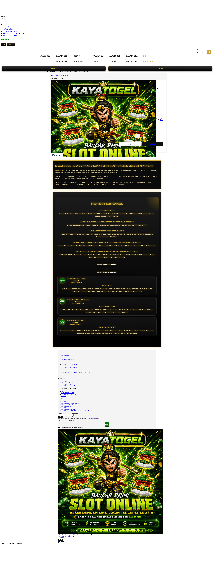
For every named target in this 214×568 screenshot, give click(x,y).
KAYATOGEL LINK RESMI (13, 33)
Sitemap (63, 396)
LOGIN (160, 68)
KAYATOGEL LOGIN (67, 384)
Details (56, 155)
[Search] (209, 52)
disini (161, 120)
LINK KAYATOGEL (67, 370)
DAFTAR (53, 68)
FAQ (62, 391)
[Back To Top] (58, 542)
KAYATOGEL (8, 29)
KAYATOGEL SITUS (67, 407)
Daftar (11, 44)
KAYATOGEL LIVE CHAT (69, 394)
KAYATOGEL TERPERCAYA (14, 35)
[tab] (56, 155)
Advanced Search (201, 52)
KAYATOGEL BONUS (67, 393)
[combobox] (204, 51)
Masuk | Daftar (10, 27)
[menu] (96, 59)
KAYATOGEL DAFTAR (68, 385)
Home (49, 71)
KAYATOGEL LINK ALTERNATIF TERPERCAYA (76, 373)
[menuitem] (44, 56)
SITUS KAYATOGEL (11, 31)
